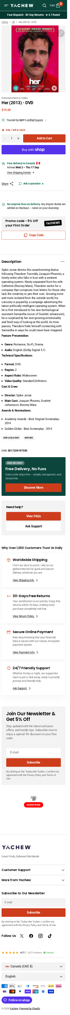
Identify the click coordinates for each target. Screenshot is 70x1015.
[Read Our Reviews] (34, 15)
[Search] (44, 5)
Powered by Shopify (29, 1008)
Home (5, 22)
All (13, 22)
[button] (6, 5)
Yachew (14, 1008)
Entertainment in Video (15, 98)
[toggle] (62, 262)
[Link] (34, 476)
